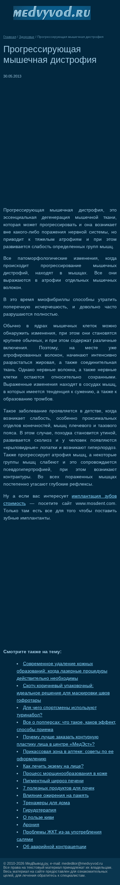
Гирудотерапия (39, 810)
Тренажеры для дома (46, 802)
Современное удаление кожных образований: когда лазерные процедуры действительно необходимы (62, 671)
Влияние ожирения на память (56, 795)
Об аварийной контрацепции (54, 846)
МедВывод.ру (36, 863)
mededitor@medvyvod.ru (82, 863)
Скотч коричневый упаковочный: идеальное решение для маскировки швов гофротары (63, 693)
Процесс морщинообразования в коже (65, 773)
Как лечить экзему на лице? (53, 766)
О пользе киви (38, 817)
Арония (31, 824)
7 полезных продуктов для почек (58, 788)
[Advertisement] (60, 140)
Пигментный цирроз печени (53, 780)
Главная (9, 37)
